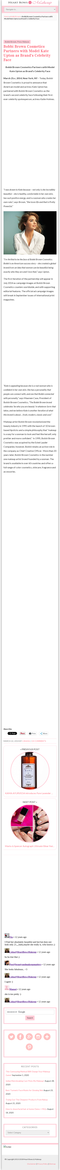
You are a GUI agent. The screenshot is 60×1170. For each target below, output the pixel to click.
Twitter (11, 1036)
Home (6, 16)
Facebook (20, 1036)
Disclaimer (31, 1164)
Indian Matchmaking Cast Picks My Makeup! (25, 1081)
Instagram (38, 1036)
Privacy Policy (42, 1164)
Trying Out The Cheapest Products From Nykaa (27, 1100)
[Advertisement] (30, 29)
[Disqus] (30, 894)
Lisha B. (26, 741)
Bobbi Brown (15, 16)
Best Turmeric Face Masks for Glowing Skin (24, 1090)
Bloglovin (47, 1036)
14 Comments (39, 741)
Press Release (23, 42)
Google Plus (29, 1036)
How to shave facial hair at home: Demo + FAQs (26, 1109)
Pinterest (29, 1046)
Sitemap (52, 1164)
